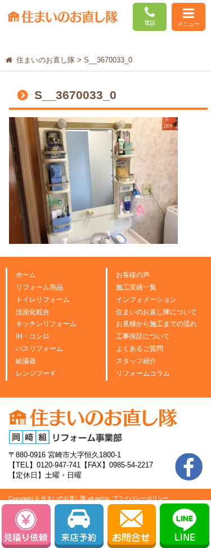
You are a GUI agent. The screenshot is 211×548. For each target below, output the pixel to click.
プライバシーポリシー (141, 498)
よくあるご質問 (139, 349)
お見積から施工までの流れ (156, 324)
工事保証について (143, 336)
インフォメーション (146, 300)
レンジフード (36, 373)
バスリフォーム (39, 349)
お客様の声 (133, 275)
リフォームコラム (143, 373)
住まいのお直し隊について (156, 312)
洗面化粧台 (33, 312)
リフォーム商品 (39, 287)
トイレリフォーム (43, 300)
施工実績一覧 (136, 287)
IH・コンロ (33, 336)
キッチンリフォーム (46, 324)
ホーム (26, 275)
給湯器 (26, 361)
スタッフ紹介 (136, 361)
